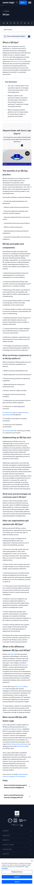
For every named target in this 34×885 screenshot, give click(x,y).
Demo (22, 2)
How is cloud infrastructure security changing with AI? (17, 796)
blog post (25, 665)
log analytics (18, 729)
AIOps (12, 654)
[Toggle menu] (29, 2)
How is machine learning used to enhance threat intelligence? (17, 786)
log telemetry (21, 746)
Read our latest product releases (16, 36)
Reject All (16, 877)
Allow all (17, 881)
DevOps (6, 57)
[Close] (32, 861)
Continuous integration (11, 412)
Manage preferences (17, 872)
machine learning (18, 61)
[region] (17, 871)
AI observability (9, 430)
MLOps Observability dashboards (17, 744)
